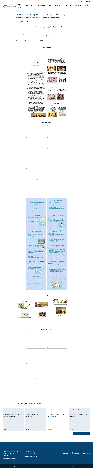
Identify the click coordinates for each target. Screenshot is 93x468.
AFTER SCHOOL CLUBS (87, 6)
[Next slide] (6, 433)
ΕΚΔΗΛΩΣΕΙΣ (78, 5)
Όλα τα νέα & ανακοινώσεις (81, 433)
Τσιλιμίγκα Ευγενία (30, 40)
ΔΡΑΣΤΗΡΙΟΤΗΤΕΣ (40, 5)
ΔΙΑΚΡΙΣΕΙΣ (68, 5)
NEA (50, 5)
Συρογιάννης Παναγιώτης (43, 35)
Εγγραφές (81, 1)
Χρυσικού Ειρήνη (20, 40)
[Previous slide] (4, 433)
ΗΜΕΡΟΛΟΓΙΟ (58, 5)
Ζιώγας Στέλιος (30, 35)
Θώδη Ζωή (43, 40)
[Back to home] (10, 6)
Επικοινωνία (87, 1)
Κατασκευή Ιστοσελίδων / (73, 466)
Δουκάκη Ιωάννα (20, 34)
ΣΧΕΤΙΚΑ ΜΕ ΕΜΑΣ (20, 6)
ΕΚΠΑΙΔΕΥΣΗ (29, 5)
